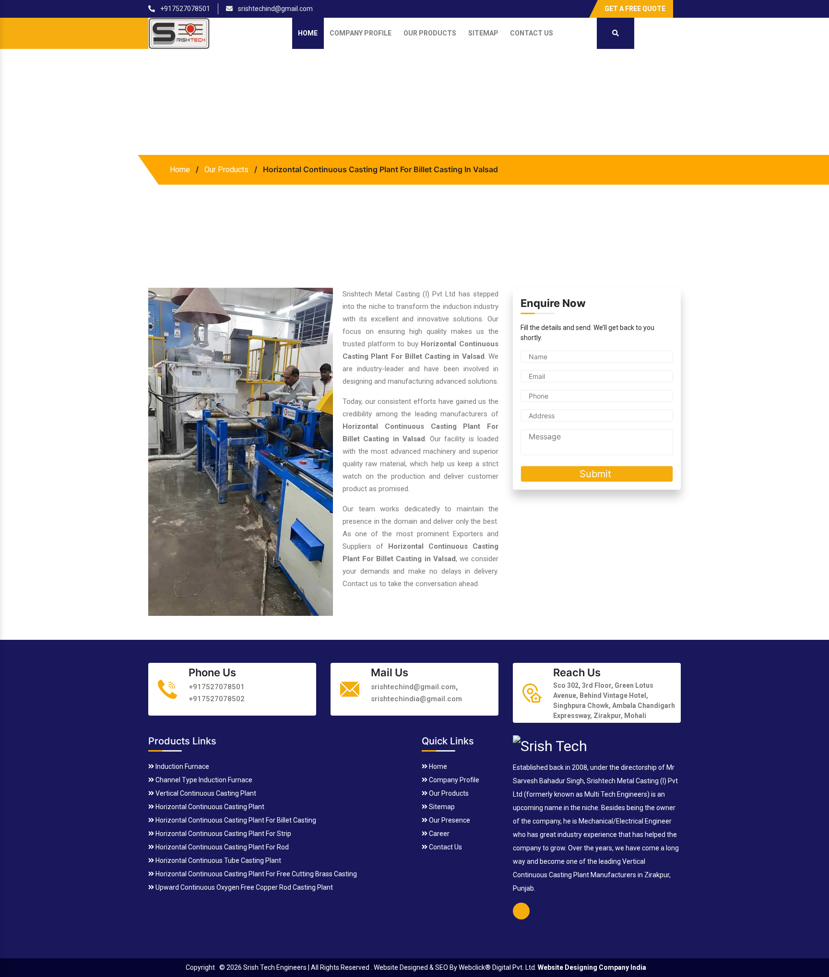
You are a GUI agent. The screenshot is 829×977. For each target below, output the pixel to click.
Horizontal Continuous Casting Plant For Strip (222, 833)
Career (438, 833)
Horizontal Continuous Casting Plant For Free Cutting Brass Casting (255, 874)
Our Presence (448, 820)
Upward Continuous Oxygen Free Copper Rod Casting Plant (243, 887)
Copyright (200, 967)
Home (308, 33)
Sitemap (483, 33)
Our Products (429, 33)
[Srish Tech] (550, 744)
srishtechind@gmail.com (275, 8)
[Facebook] (578, 5)
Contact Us (531, 33)
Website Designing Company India (592, 967)
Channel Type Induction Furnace (203, 780)
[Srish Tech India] (179, 33)
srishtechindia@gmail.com (416, 698)
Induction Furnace (181, 766)
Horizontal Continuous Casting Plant (209, 807)
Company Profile (360, 33)
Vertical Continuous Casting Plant (205, 793)
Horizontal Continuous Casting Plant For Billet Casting (235, 820)
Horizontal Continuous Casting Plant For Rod (221, 847)
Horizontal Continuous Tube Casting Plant (217, 860)
